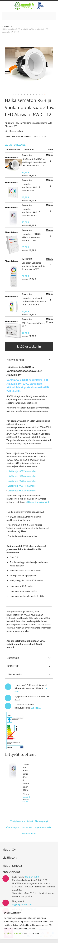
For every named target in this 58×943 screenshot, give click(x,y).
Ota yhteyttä (12, 827)
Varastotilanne (15, 145)
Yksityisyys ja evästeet (21, 821)
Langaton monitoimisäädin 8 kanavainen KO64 (26, 777)
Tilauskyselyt (41, 821)
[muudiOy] (29, 6)
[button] (13, 94)
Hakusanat (26, 827)
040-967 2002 (31, 877)
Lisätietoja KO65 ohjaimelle (22, 481)
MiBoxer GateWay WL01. (38, 502)
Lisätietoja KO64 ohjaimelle (22, 476)
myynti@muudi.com (22, 904)
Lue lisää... (36, 707)
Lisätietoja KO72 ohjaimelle (22, 471)
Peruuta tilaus (29, 833)
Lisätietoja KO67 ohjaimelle (22, 485)
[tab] (29, 360)
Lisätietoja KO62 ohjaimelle (22, 490)
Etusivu (5, 26)
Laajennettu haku (43, 827)
